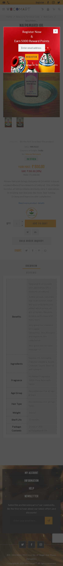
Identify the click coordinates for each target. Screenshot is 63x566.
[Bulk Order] (42, 9)
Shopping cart (54, 9)
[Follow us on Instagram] (40, 544)
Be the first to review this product (37, 141)
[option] (8, 125)
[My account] (48, 9)
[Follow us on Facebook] (31, 544)
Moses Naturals (33, 154)
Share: (18, 250)
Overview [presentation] (31, 265)
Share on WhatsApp (45, 250)
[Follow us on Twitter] (22, 544)
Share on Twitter (26, 250)
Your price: (24, 167)
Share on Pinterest (39, 250)
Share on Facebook (33, 250)
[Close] (55, 31)
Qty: (9, 223)
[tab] (31, 266)
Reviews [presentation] (31, 272)
